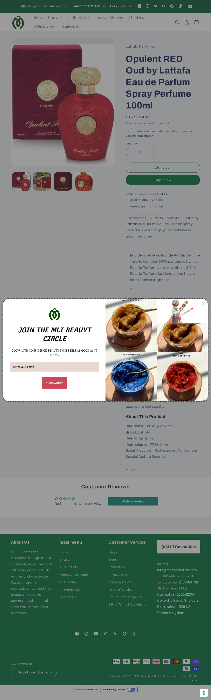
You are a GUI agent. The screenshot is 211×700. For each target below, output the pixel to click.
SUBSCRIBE (54, 382)
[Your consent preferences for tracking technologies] (204, 693)
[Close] (204, 303)
